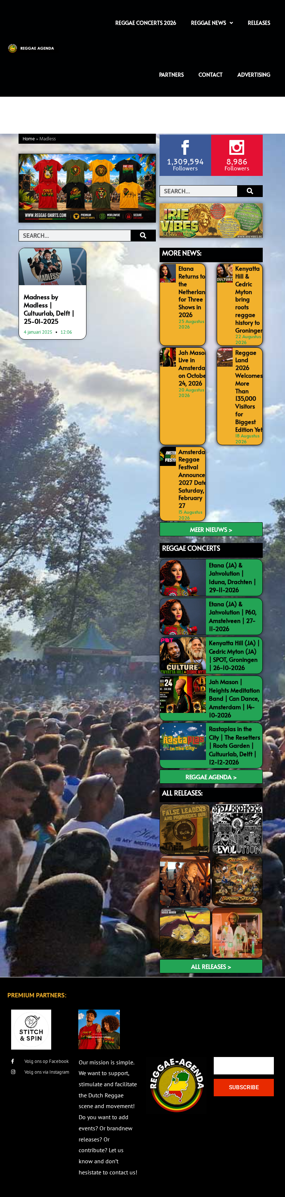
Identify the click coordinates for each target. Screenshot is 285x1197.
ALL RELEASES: (182, 792)
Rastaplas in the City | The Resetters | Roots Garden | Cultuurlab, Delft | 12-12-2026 (234, 745)
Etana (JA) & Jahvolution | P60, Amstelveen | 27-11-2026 (232, 616)
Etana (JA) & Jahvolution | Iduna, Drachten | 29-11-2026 (232, 577)
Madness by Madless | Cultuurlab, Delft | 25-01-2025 (49, 309)
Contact (211, 74)
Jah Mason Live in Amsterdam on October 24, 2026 (194, 367)
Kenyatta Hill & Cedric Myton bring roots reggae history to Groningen (249, 299)
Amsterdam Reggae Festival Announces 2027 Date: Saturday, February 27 (194, 478)
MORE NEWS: (182, 252)
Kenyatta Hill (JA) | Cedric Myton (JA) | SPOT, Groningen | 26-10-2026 (234, 654)
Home (29, 139)
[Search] (143, 235)
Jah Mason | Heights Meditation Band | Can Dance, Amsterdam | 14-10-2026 (234, 698)
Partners (171, 74)
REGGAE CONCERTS (191, 548)
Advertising (254, 74)
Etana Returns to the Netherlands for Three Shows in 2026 (195, 291)
